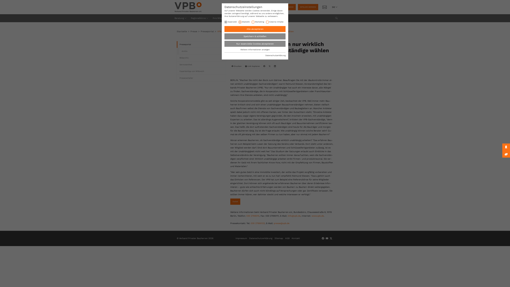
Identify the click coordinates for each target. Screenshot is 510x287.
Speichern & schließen (255, 36)
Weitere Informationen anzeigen (255, 49)
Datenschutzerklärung (275, 55)
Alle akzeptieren (255, 29)
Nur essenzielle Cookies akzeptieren (255, 44)
